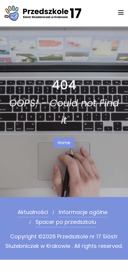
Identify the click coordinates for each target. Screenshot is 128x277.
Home (64, 143)
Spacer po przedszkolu (65, 222)
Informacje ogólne (83, 212)
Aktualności (33, 212)
